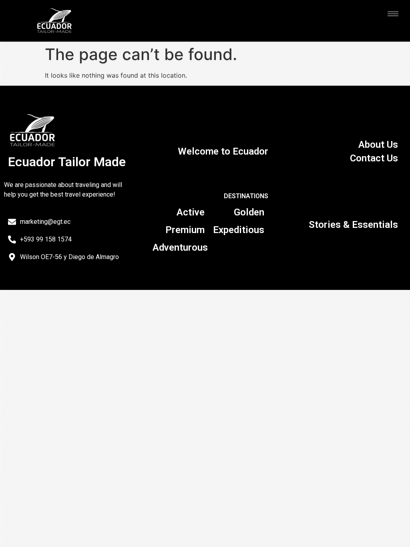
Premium (185, 229)
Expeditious (238, 229)
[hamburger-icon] (393, 14)
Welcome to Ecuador (223, 151)
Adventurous (180, 247)
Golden (249, 212)
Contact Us (374, 158)
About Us (378, 144)
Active (191, 212)
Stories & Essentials (353, 224)
